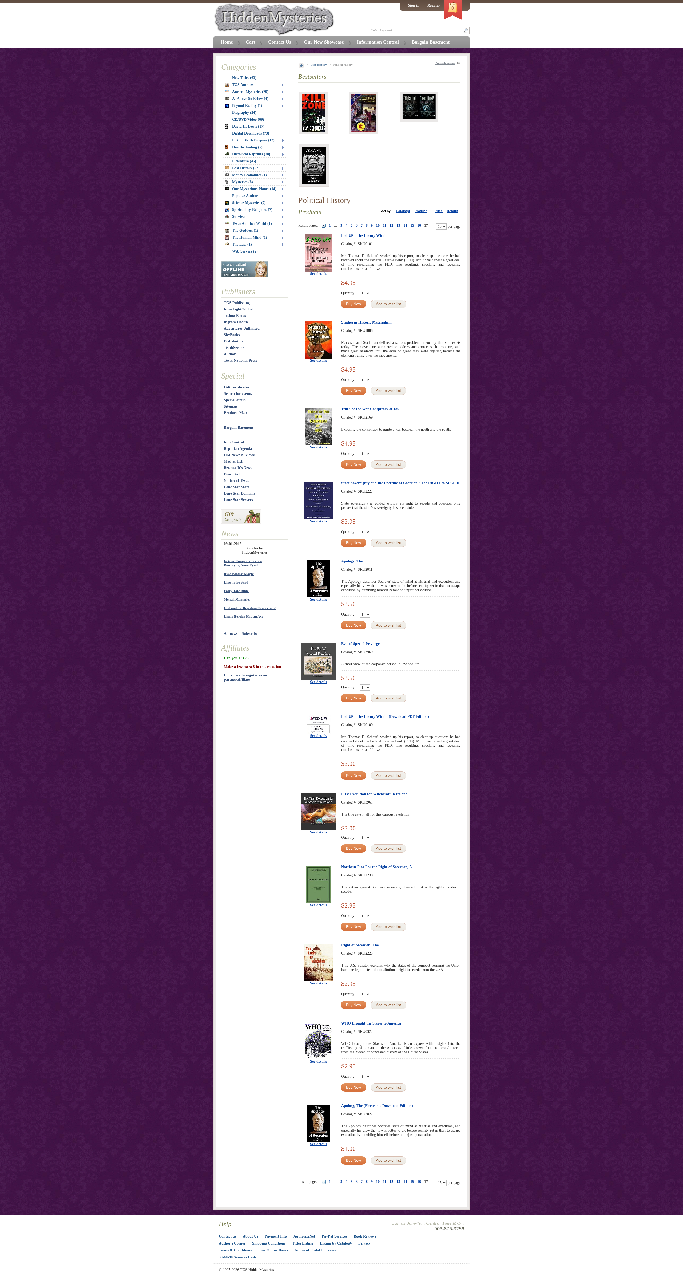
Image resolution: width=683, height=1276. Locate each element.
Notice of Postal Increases (315, 1250)
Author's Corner (232, 1243)
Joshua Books (235, 316)
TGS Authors (242, 85)
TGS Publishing (237, 303)
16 (419, 225)
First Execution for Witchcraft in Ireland (374, 794)
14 (405, 225)
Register (433, 5)
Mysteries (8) (242, 182)
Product (421, 211)
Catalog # (403, 211)
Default (452, 211)
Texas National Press (240, 361)
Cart (250, 42)
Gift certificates (236, 387)
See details (318, 274)
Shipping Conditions (268, 1243)
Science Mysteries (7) (249, 203)
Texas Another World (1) (252, 224)
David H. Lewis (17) (248, 126)
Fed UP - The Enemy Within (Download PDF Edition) (385, 717)
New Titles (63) (244, 78)
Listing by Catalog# (336, 1243)
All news (230, 634)
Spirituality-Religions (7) (252, 210)
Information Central (378, 42)
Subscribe (249, 634)
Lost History (319, 64)
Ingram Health (236, 322)
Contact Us (279, 42)
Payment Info (276, 1236)
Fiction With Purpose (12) (253, 140)
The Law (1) (242, 244)
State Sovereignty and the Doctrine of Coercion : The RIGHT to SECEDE (400, 483)
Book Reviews (365, 1236)
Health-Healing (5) (247, 147)
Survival (239, 217)
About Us (250, 1236)
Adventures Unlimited (242, 328)
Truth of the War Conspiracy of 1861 (371, 409)
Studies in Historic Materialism (366, 322)
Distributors (233, 341)
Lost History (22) (246, 168)
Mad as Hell (233, 461)
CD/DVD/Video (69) (248, 119)
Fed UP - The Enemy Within (364, 236)
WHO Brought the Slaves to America (371, 1023)
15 (412, 225)
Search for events (238, 394)
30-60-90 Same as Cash (237, 1257)
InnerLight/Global (238, 309)
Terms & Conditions (235, 1250)
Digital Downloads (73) (250, 133)
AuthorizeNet (304, 1236)
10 (378, 225)
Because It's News (238, 468)
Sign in (413, 5)
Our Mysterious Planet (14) (254, 189)
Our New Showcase (324, 42)
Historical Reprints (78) (251, 154)
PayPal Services (334, 1236)
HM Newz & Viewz (239, 455)
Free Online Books (273, 1250)
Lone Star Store (236, 487)
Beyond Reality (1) (247, 106)
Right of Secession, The (360, 945)
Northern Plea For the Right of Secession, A (376, 867)
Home (227, 42)
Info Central (234, 442)
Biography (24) (244, 113)
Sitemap (230, 406)
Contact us (227, 1236)
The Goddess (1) (245, 231)
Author (230, 354)
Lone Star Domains (239, 493)
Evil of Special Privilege (360, 644)
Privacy (364, 1243)
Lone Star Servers (238, 500)
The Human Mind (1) (249, 237)
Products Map (235, 413)
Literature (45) (244, 161)
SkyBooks (232, 335)
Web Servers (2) (245, 251)
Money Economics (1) (249, 175)
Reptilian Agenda (238, 449)
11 (384, 225)
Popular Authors (245, 196)
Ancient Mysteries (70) (250, 92)
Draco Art (232, 474)
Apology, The (352, 561)
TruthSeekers (234, 348)
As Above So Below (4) (250, 99)
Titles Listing (302, 1243)
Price (439, 211)
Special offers (234, 400)
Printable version (445, 63)
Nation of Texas (236, 481)
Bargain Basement (238, 428)
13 (398, 225)
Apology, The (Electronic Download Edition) (377, 1106)
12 (391, 225)
